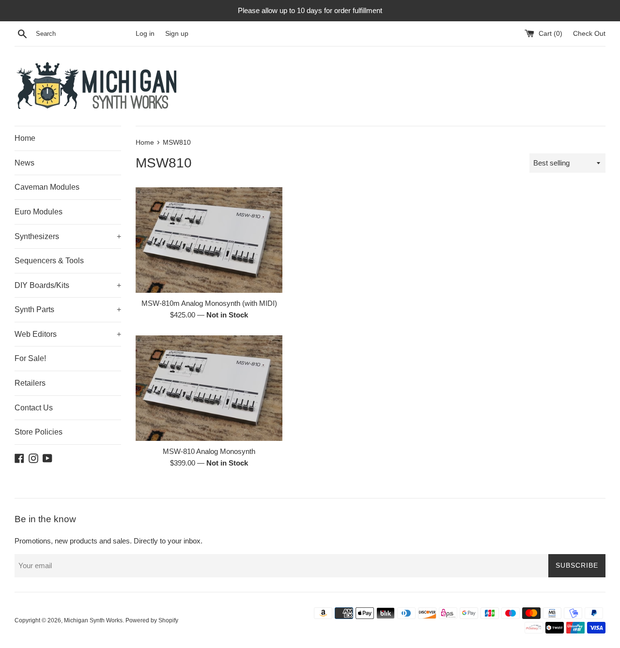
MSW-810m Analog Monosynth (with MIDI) (209, 303)
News (24, 163)
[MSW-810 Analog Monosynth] (209, 388)
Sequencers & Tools (49, 260)
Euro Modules (38, 212)
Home (25, 138)
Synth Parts (68, 309)
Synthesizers (68, 236)
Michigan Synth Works (93, 620)
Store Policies (38, 432)
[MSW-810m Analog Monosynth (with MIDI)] (209, 240)
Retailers (30, 383)
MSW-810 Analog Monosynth (209, 451)
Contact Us (34, 408)
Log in (145, 33)
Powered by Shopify (151, 620)
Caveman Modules (47, 187)
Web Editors (68, 334)
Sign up (176, 33)
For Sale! (30, 358)
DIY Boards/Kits (68, 285)
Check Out (589, 33)
